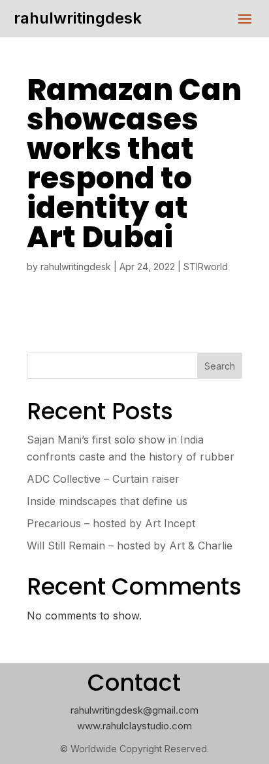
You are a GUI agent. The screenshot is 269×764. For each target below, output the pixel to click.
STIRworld (205, 266)
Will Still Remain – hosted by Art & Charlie (129, 545)
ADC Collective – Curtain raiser (103, 478)
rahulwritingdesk (78, 18)
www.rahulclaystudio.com (134, 726)
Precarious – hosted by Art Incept (111, 523)
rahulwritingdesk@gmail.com (134, 710)
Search (219, 366)
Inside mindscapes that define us (107, 501)
